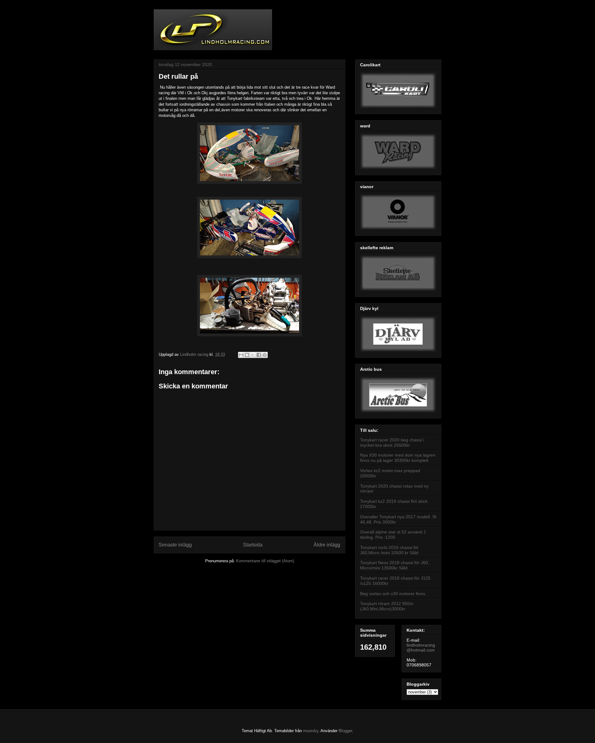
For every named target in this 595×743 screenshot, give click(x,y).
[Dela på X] (253, 355)
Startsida (252, 544)
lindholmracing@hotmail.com (421, 647)
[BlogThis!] (247, 355)
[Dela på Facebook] (259, 355)
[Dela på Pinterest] (265, 355)
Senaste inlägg (175, 544)
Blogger (345, 730)
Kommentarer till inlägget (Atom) (265, 561)
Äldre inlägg (327, 544)
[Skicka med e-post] (241, 355)
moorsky (310, 730)
